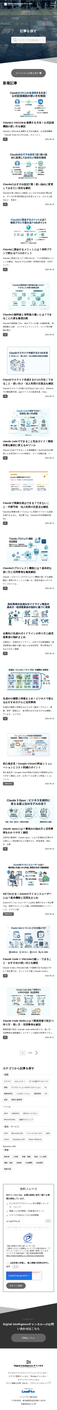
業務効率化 (8, 1094)
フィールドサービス (34, 1133)
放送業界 (39, 1163)
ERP (6, 1113)
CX (46, 1094)
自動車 (19, 1163)
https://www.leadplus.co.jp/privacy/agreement (25, 1256)
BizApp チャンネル (38, 1376)
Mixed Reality (9, 1120)
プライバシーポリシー (39, 1383)
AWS (48, 1133)
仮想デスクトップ (26, 1120)
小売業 (15, 1157)
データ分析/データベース (38, 1081)
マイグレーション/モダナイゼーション (26, 1087)
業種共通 (7, 1169)
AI (45, 1087)
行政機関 (28, 1163)
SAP (6, 1133)
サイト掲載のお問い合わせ (17, 1383)
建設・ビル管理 (40, 1157)
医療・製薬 (26, 1157)
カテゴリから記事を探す (27, 73)
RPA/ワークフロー (30, 1113)
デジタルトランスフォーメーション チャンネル (27, 1373)
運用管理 (37, 1094)
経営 (6, 1100)
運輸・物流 (8, 1163)
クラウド (7, 1081)
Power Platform (35, 1139)
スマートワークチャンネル (28, 1380)
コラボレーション (23, 1094)
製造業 (6, 1157)
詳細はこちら (28, 1338)
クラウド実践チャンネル (18, 1376)
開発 (6, 1087)
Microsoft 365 (17, 1133)
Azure (6, 1139)
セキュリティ (20, 1081)
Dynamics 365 (19, 1139)
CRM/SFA (15, 1113)
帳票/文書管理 (16, 1100)
